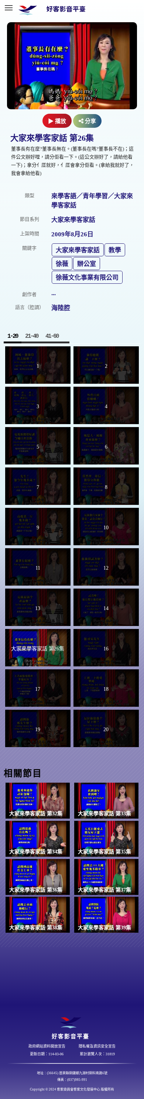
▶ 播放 (57, 121)
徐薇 (62, 263)
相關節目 (23, 773)
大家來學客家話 (78, 250)
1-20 (12, 336)
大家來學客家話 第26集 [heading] (52, 138)
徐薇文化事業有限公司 (87, 277)
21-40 (31, 336)
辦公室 (86, 263)
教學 (115, 250)
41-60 (51, 336)
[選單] (8, 7)
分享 (89, 121)
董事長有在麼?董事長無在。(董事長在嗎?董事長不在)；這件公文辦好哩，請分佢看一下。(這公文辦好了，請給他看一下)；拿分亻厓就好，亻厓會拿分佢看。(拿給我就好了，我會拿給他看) (72, 161)
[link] (38, 801)
